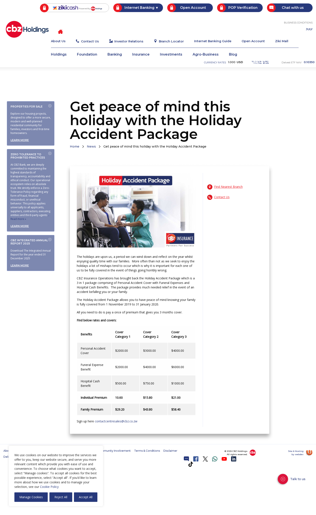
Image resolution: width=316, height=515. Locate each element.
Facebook (195, 459)
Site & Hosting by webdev (296, 453)
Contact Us (90, 41)
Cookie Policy (49, 487)
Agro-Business (206, 54)
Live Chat (186, 459)
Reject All (60, 497)
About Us (58, 41)
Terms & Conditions (147, 451)
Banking (114, 54)
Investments (171, 54)
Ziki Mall (281, 41)
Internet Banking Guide (212, 41)
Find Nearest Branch (228, 187)
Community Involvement (114, 451)
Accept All (85, 497)
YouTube (224, 459)
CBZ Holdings (27, 29)
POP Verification (243, 8)
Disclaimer (170, 451)
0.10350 (309, 62)
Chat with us (293, 8)
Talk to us (297, 479)
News (91, 146)
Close (49, 105)
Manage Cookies (31, 497)
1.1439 (261, 62)
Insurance (141, 54)
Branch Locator (171, 41)
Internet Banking (139, 8)
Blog (233, 54)
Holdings (59, 54)
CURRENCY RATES (215, 62)
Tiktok (190, 464)
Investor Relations (128, 41)
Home (74, 146)
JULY (309, 29)
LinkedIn (233, 459)
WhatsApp (214, 459)
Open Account (193, 8)
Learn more (20, 140)
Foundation (87, 54)
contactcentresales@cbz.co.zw (116, 421)
